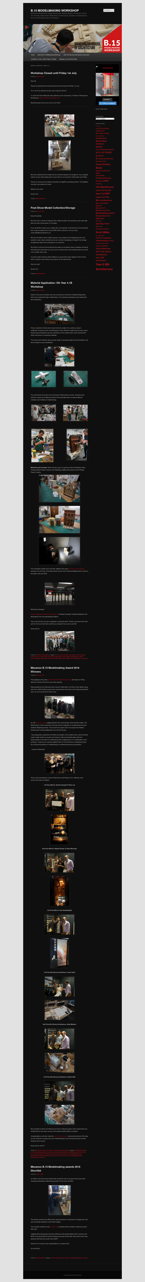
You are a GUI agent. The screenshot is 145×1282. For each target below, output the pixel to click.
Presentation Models (102, 229)
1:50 (99, 126)
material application (56, 657)
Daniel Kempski (57, 1152)
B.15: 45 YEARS (104, 152)
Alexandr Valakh (100, 136)
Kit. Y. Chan (40, 657)
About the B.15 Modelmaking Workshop (49, 55)
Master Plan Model (102, 203)
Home (33, 55)
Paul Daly (54, 1155)
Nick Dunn (99, 221)
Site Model (111, 241)
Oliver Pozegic (66, 657)
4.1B (56, 655)
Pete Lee (60, 1155)
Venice (105, 246)
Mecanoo (58, 1154)
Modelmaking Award (36, 1155)
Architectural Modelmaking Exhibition (101, 141)
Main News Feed (40, 198)
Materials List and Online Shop (68, 59)
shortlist (85, 1258)
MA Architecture (104, 200)
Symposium (99, 246)
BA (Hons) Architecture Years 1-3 (45, 1150)
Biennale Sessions (101, 161)
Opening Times (103, 223)
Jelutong (98, 184)
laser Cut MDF (103, 193)
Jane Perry (34, 657)
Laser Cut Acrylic (103, 190)
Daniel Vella (66, 1152)
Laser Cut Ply (102, 197)
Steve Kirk (48, 658)
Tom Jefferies (41, 1157)
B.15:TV (100, 155)
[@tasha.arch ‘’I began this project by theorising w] (107, 84)
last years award (41, 723)
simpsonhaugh (102, 240)
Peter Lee (66, 1155)
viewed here (54, 1227)
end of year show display (77, 569)
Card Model (72, 655)
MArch (48, 655)
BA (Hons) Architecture (104, 158)
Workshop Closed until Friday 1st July (54, 73)
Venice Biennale (103, 248)
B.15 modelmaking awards (38, 1152)
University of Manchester (59, 658)
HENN (106, 180)
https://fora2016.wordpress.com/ (49, 98)
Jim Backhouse (39, 1154)
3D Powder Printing (102, 133)
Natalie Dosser (47, 1155)
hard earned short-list (61, 1136)
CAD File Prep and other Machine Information (76, 55)
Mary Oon (47, 657)
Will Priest (69, 658)
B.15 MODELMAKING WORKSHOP (55, 10)
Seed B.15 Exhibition (103, 238)
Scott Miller (103, 232)
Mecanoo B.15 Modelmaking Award (72, 1154)
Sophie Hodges (40, 658)
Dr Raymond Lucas (103, 178)
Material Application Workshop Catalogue (44, 614)
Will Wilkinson (76, 658)
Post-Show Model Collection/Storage (53, 207)
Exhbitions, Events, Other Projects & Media (43, 59)
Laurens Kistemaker (50, 1154)
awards (84, 1150)
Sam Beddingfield (74, 1155)
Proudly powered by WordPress (72, 1275)
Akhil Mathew (78, 1150)
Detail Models (100, 175)
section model (100, 235)
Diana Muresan (74, 1152)
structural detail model (102, 243)
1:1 (97, 126)
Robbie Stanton (75, 657)
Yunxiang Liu (84, 658)
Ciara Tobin (49, 1152)
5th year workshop (63, 655)
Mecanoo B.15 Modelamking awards (59, 680)
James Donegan (80, 655)
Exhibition (99, 181)
